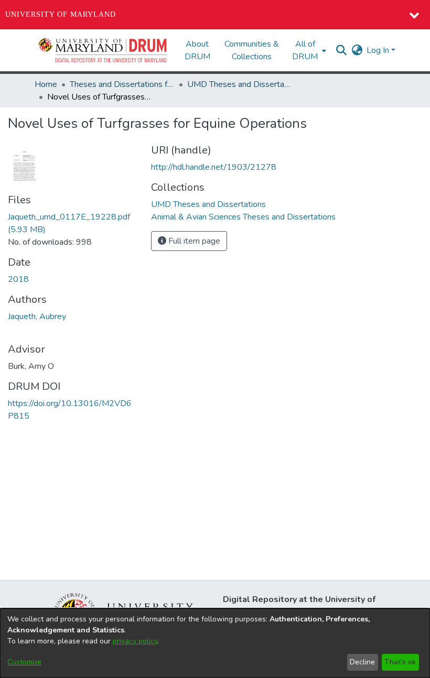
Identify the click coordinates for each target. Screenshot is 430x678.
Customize (24, 662)
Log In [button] (379, 50)
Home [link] (46, 84)
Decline (362, 662)
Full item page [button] (193, 241)
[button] (103, 50)
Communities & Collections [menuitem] (251, 50)
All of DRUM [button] (305, 50)
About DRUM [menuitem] (197, 50)
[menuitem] (308, 50)
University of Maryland (60, 14)
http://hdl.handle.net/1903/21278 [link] (213, 167)
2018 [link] (18, 279)
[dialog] (215, 643)
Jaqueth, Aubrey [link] (37, 316)
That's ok (400, 662)
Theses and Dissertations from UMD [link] (122, 84)
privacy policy (135, 641)
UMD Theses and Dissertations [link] (239, 84)
